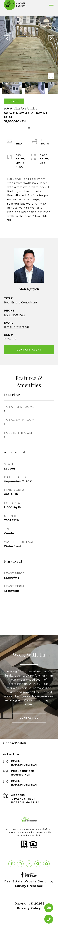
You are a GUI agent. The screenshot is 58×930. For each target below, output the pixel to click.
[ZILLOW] (46, 864)
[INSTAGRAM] (20, 864)
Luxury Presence (29, 886)
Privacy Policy (29, 908)
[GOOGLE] (37, 864)
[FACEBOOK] (11, 864)
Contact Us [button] (29, 717)
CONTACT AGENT (29, 349)
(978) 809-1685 (14, 314)
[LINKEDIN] (29, 864)
